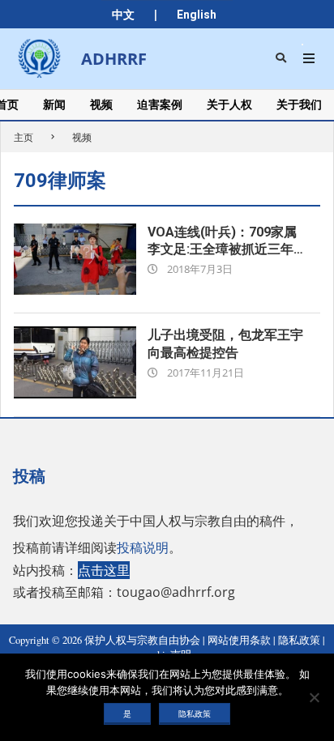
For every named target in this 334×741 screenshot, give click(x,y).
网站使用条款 (239, 640)
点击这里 (104, 570)
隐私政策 (299, 640)
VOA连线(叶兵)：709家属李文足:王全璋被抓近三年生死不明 (227, 249)
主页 (23, 137)
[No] (314, 697)
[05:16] (75, 362)
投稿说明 (143, 547)
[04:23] (75, 260)
